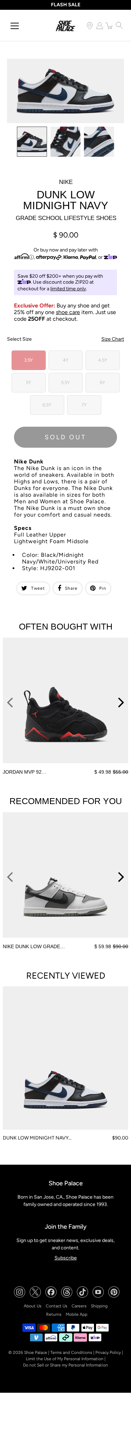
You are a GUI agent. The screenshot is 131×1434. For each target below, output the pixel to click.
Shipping (99, 1306)
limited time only (68, 289)
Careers (79, 1306)
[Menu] (14, 26)
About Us (33, 1306)
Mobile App (76, 1314)
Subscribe (65, 1258)
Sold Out (65, 437)
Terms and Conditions (71, 1352)
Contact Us (56, 1306)
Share (71, 588)
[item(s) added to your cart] (109, 25)
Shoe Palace (35, 1352)
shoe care (68, 312)
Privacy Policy (108, 1352)
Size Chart (112, 339)
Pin (102, 588)
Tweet (38, 588)
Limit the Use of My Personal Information (64, 1358)
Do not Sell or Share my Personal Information (65, 1365)
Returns (53, 1314)
